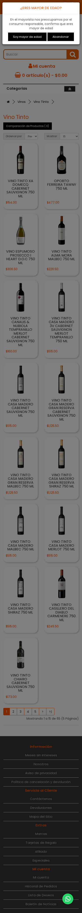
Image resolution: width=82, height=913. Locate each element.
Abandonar (60, 37)
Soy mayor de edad (27, 37)
